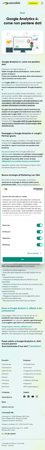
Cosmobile (20, 443)
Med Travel (5, 386)
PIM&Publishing (28, 377)
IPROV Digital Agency (30, 386)
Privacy (4, 445)
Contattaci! (35, 346)
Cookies (11, 445)
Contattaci (33, 3)
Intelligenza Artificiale (30, 380)
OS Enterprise (6, 367)
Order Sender (6, 364)
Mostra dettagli (33, 253)
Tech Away (5, 380)
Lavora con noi (8, 407)
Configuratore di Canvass (32, 374)
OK (22, 259)
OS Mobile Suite (29, 364)
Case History (7, 397)
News (22, 13)
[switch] (40, 232)
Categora (5, 383)
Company (6, 392)
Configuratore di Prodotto (32, 371)
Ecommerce (27, 367)
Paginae (4, 377)
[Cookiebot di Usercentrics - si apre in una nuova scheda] (33, 189)
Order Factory (6, 371)
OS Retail (5, 374)
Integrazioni (27, 383)
